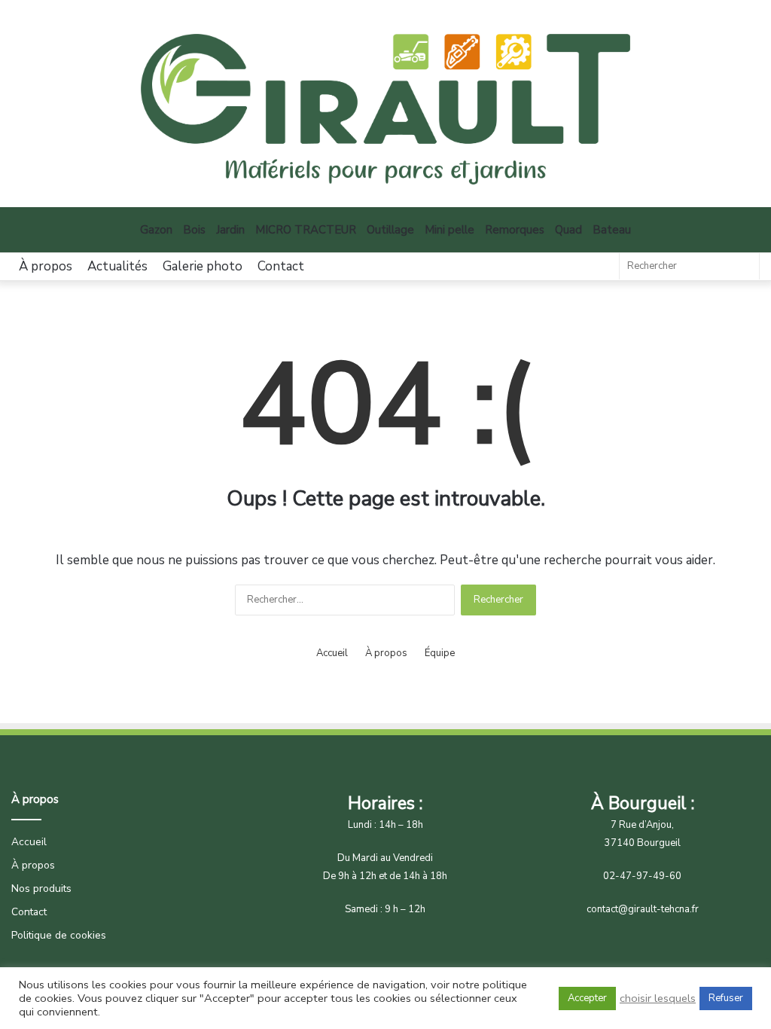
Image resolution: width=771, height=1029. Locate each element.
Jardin (230, 229)
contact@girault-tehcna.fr (643, 909)
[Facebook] (600, 266)
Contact (281, 266)
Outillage (390, 229)
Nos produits (41, 888)
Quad (568, 229)
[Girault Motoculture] (385, 109)
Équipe (440, 653)
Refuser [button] (726, 998)
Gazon (156, 229)
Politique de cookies (58, 935)
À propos (45, 266)
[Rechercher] (744, 266)
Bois (194, 229)
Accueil (332, 653)
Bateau (612, 229)
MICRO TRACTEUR (305, 229)
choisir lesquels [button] (658, 998)
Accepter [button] (587, 998)
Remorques (514, 229)
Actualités (117, 266)
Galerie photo (202, 266)
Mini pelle (449, 229)
